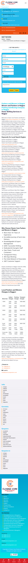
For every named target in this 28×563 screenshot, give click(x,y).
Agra (4, 392)
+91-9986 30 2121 (6, 535)
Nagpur (8, 39)
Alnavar (4, 422)
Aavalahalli (5, 431)
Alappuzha (5, 402)
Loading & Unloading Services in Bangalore (15, 518)
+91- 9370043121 (6, 11)
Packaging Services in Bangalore (12, 515)
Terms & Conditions (9, 507)
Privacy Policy (7, 505)
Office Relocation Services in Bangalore (14, 520)
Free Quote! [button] (5, 7)
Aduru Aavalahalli (6, 441)
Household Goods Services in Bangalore (14, 523)
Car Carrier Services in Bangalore (12, 522)
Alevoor (4, 419)
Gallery (5, 503)
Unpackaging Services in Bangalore (13, 517)
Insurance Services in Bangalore (12, 530)
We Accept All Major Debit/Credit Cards (11, 25)
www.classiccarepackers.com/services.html (13, 153)
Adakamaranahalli (7, 436)
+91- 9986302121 (6, 16)
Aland (4, 417)
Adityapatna (5, 412)
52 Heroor (5, 409)
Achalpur (5, 386)
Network (6, 501)
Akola (4, 400)
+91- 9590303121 (14, 16)
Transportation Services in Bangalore (13, 525)
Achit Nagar (5, 434)
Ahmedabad (5, 395)
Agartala (5, 390)
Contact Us (6, 510)
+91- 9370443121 (14, 11)
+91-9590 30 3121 (6, 537)
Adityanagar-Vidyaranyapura (9, 437)
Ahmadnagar (6, 393)
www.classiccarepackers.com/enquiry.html (13, 358)
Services (6, 500)
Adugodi (5, 439)
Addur (4, 410)
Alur (4, 424)
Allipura (4, 420)
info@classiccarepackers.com (8, 20)
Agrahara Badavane (7, 446)
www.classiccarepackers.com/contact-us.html (13, 173)
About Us (6, 498)
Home (3, 39)
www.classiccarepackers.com (13, 119)
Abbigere (5, 432)
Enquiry (6, 508)
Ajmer (4, 398)
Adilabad (5, 388)
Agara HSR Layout (7, 444)
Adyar (4, 414)
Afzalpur (5, 415)
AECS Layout (6, 442)
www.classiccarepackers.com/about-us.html (13, 181)
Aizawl (4, 397)
